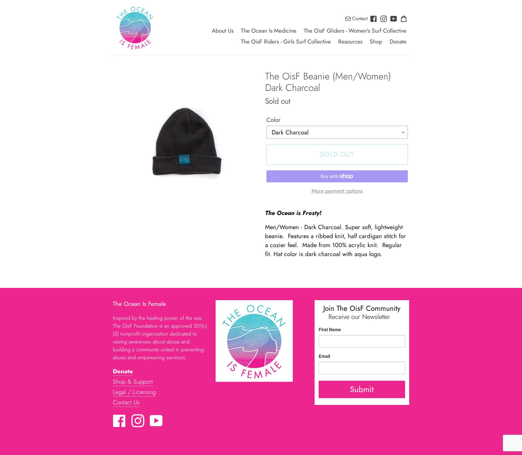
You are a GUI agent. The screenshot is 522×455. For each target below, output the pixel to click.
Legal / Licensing (134, 392)
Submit (362, 389)
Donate (123, 371)
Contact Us (126, 402)
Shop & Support (133, 381)
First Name (330, 329)
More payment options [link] (337, 191)
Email (324, 356)
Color (273, 119)
